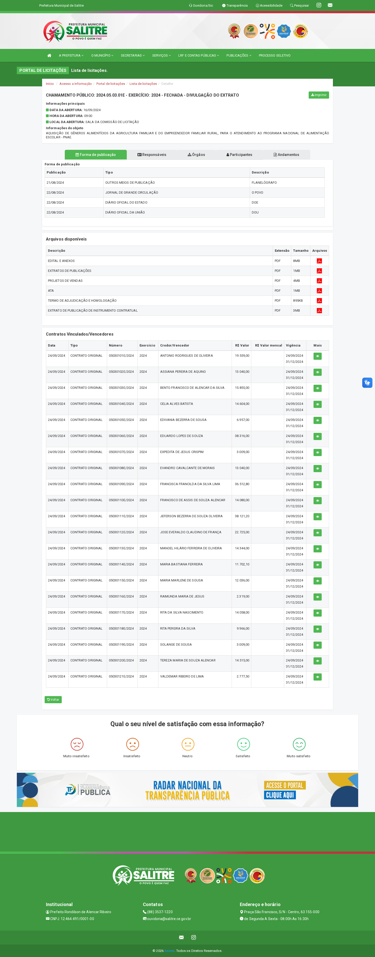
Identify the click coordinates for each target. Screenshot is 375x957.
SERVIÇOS (160, 55)
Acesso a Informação (75, 84)
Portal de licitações (110, 84)
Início (50, 84)
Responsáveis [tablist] (154, 155)
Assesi (169, 951)
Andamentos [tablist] (288, 155)
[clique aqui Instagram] (193, 937)
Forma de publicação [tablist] (97, 155)
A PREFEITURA (70, 55)
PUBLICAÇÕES (238, 55)
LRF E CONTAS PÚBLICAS (197, 55)
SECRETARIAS (132, 55)
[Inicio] (49, 55)
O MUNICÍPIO (101, 55)
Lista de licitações (143, 84)
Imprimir (320, 95)
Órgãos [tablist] (198, 155)
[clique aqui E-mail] (181, 937)
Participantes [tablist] (240, 155)
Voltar (54, 699)
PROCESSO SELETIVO (275, 55)
